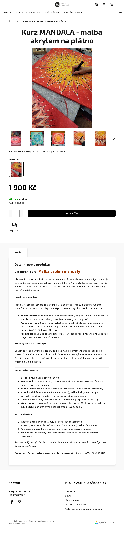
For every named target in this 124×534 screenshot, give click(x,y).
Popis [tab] (18, 252)
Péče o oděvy (71, 500)
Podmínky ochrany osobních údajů (83, 509)
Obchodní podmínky (75, 504)
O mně (68, 495)
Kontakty (69, 491)
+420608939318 (17, 495)
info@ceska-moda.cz (20, 491)
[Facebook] (12, 501)
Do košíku (73, 213)
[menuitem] (6, 12)
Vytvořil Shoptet (107, 522)
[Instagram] (19, 501)
